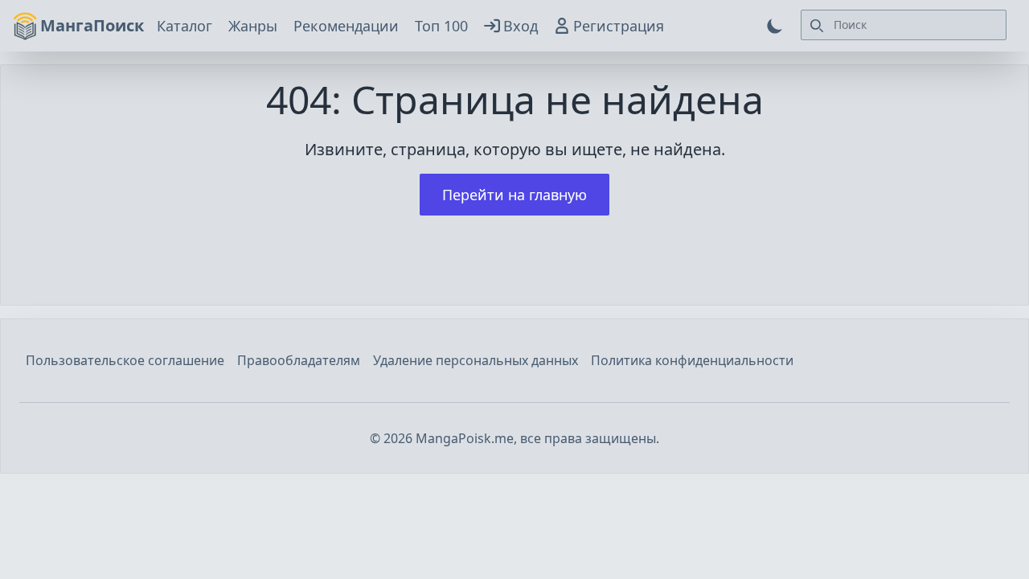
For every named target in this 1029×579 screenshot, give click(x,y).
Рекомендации (346, 25)
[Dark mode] (775, 26)
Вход (520, 25)
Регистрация (618, 25)
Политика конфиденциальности (692, 360)
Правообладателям (298, 360)
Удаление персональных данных (475, 360)
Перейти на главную (514, 194)
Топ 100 (441, 25)
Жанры (252, 25)
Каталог (184, 25)
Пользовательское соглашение (125, 360)
